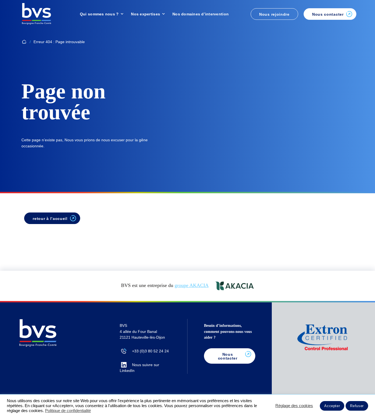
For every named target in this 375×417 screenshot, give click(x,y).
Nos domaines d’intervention (200, 14)
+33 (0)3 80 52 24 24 (150, 351)
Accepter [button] (332, 406)
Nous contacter (227, 356)
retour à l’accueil (50, 218)
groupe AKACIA (191, 285)
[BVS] (36, 14)
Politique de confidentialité (68, 410)
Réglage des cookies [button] (294, 406)
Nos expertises (145, 14)
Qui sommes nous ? (99, 14)
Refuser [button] (357, 406)
